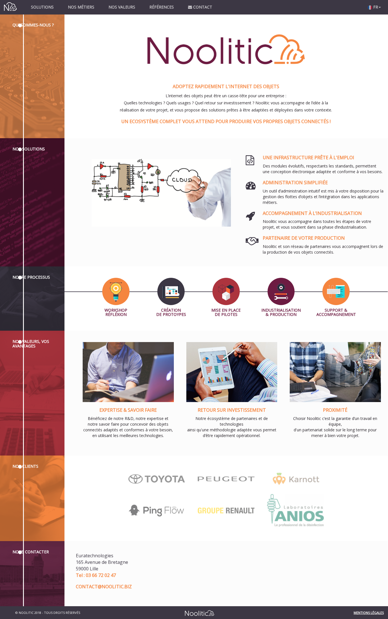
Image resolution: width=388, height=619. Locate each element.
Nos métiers (81, 7)
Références (161, 7)
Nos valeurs (122, 7)
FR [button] (375, 7)
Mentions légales (369, 612)
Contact (202, 7)
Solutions (42, 7)
